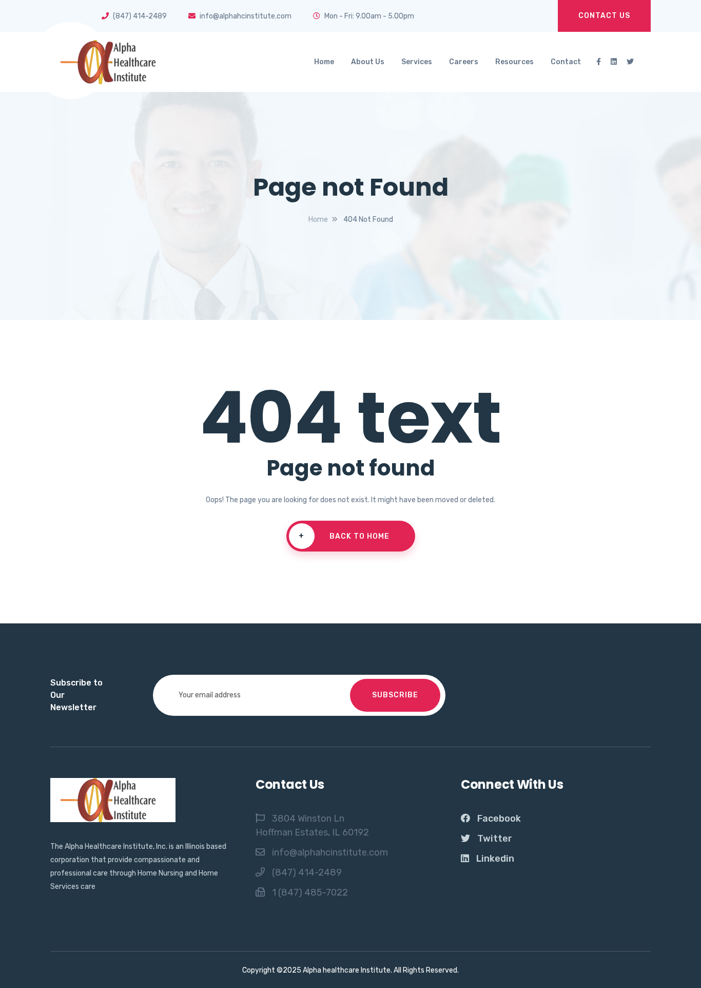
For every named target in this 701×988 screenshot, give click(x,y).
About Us (367, 62)
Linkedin (495, 858)
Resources (514, 62)
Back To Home (344, 536)
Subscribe (395, 695)
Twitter (494, 838)
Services (416, 62)
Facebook (499, 818)
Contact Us (604, 15)
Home (324, 62)
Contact (566, 62)
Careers (463, 62)
